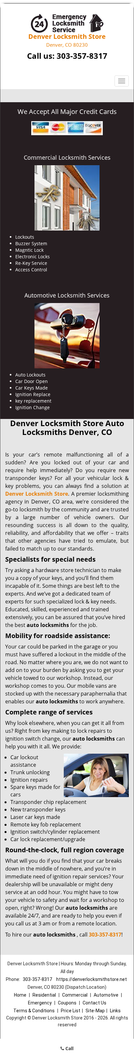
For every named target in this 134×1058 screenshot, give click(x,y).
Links (115, 1010)
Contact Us (94, 1002)
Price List (70, 1010)
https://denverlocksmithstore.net (91, 979)
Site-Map (95, 1010)
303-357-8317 (82, 55)
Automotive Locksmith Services (67, 295)
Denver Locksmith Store (36, 493)
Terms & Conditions (34, 1010)
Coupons (67, 1002)
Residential (44, 995)
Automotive (106, 995)
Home (20, 995)
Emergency (40, 1002)
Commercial (74, 995)
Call (69, 1048)
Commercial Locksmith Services (67, 157)
